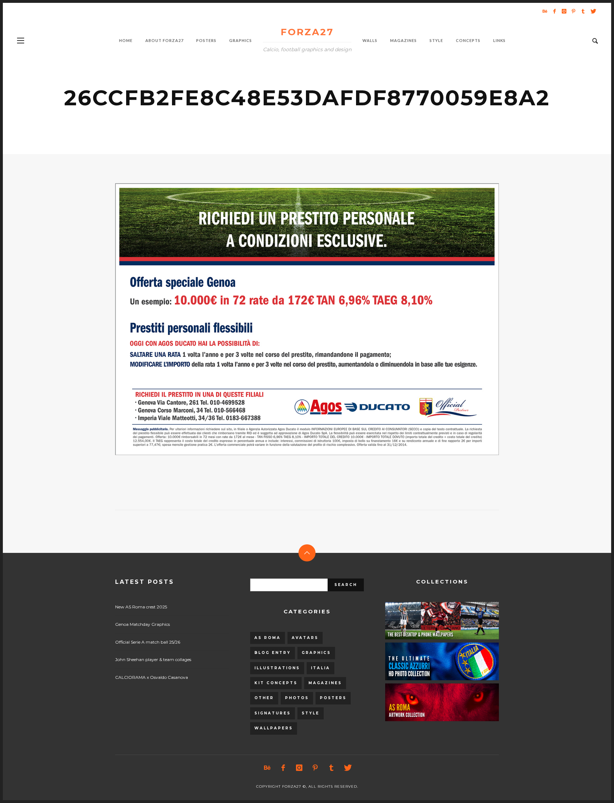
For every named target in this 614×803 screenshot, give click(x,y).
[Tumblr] (583, 11)
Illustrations (277, 668)
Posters (333, 698)
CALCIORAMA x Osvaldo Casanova (151, 677)
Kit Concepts (275, 683)
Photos (297, 698)
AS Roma (267, 637)
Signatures (272, 713)
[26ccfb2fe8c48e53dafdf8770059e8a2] (295, 319)
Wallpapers (273, 728)
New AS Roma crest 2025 (141, 606)
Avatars (305, 637)
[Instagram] (564, 11)
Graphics (316, 652)
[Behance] (544, 11)
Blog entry (272, 652)
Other (264, 698)
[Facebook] (554, 11)
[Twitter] (592, 11)
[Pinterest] (573, 11)
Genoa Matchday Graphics (142, 624)
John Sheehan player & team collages (153, 659)
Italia (320, 668)
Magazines (325, 683)
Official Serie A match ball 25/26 (147, 642)
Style (310, 713)
